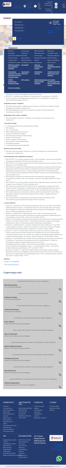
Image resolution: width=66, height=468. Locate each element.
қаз (64, 2)
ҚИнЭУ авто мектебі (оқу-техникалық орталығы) (25, 442)
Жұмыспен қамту (55, 408)
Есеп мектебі (22, 445)
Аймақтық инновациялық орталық (23, 449)
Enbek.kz (52, 410)
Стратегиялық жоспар (9, 425)
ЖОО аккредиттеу (8, 410)
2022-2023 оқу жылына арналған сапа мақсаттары (8, 429)
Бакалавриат (7, 445)
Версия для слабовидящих (17, 7)
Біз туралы (18, 22)
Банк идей (19, 38)
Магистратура (7, 447)
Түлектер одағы (54, 406)
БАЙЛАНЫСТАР (39, 441)
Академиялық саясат (9, 444)
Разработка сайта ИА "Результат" (46, 466)
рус (64, 4)
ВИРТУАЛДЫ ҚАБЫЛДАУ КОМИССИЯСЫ (56, 23)
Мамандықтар (23, 410)
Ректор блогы (19, 31)
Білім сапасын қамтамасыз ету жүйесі (8, 421)
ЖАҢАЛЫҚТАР (39, 438)
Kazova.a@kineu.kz (13, 264)
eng (64, 7)
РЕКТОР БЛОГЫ (40, 443)
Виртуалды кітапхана (40, 418)
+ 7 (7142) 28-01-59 (49, 10)
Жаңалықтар (19, 25)
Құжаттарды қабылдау (25, 408)
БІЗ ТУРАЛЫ (38, 436)
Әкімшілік (6, 406)
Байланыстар (19, 28)
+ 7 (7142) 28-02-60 (48, 5)
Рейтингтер (6, 412)
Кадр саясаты (7, 418)
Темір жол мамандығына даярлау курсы (23, 455)
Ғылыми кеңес (7, 408)
